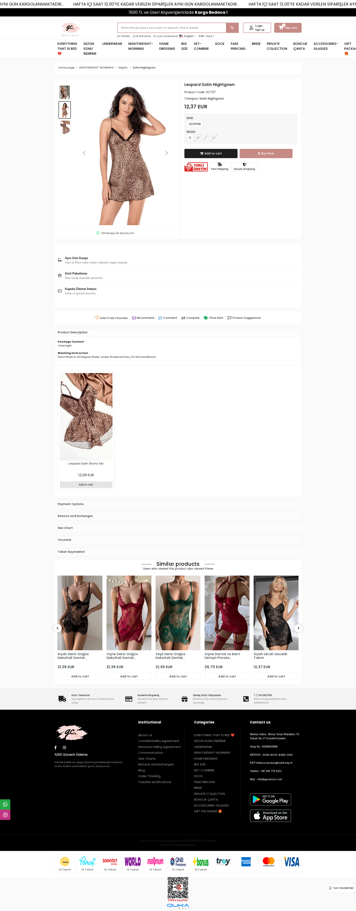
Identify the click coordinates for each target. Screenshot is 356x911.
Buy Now (267, 153)
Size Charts (147, 742)
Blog (141, 754)
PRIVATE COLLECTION (277, 46)
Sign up (260, 29)
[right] (298, 612)
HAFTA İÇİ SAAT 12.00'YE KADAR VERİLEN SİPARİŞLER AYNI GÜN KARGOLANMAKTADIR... (156, 4)
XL (214, 137)
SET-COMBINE (201, 46)
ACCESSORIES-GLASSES (326, 46)
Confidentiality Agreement (158, 725)
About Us (145, 719)
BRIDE (256, 43)
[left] (57, 612)
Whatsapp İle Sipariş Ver (117, 217)
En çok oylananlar (165, 36)
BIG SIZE (184, 46)
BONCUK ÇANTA (300, 46)
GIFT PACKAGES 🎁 (208, 795)
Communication (150, 736)
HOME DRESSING (167, 46)
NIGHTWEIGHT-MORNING (140, 46)
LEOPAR (195, 124)
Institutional (149, 706)
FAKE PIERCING (238, 46)
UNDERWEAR (112, 43)
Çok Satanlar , (142, 36)
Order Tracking (149, 760)
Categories (204, 706)
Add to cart (213, 153)
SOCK (220, 43)
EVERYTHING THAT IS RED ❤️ (67, 48)
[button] (84, 144)
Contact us (260, 706)
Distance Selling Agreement (159, 731)
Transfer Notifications (154, 766)
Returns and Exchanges (156, 748)
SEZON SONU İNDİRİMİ (89, 48)
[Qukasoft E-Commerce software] (178, 890)
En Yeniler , (124, 36)
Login (258, 26)
